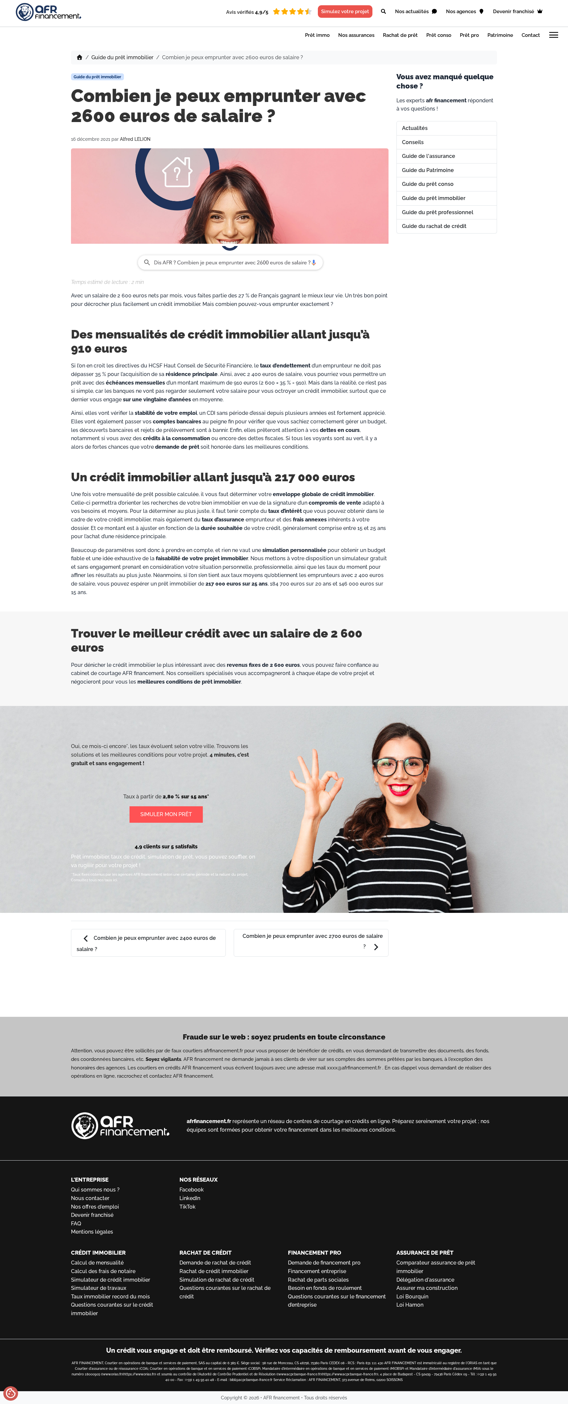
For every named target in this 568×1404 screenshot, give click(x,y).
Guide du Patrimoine (428, 170)
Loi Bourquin (412, 1296)
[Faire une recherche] (383, 11)
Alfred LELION (135, 139)
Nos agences (461, 11)
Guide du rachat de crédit (434, 226)
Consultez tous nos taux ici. (94, 880)
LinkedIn (189, 1198)
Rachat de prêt (400, 35)
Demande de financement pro (324, 1263)
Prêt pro (469, 35)
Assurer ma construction (427, 1288)
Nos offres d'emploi (95, 1207)
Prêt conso (438, 35)
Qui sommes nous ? (95, 1190)
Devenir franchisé (514, 11)
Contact (531, 35)
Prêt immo (317, 35)
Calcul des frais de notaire (103, 1271)
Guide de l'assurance (428, 156)
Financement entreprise (317, 1271)
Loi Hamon (409, 1305)
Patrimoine (500, 35)
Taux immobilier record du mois (110, 1296)
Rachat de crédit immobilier (213, 1271)
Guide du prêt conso (428, 184)
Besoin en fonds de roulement (325, 1288)
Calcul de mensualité (97, 1263)
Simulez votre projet (345, 11)
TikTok (187, 1207)
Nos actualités (412, 11)
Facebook (191, 1190)
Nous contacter (90, 1198)
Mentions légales (92, 1232)
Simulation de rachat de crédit (216, 1280)
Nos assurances (356, 35)
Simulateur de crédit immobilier (110, 1280)
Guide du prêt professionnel (437, 212)
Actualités (415, 128)
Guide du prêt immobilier (122, 57)
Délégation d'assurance (425, 1280)
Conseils (413, 142)
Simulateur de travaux (98, 1288)
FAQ (76, 1223)
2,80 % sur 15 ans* (186, 796)
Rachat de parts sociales (318, 1280)
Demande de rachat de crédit (215, 1263)
